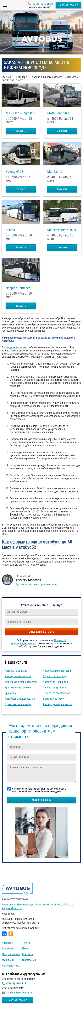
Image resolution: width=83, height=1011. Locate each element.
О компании (29, 960)
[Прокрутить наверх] (12, 1002)
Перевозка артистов (54, 687)
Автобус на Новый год (55, 681)
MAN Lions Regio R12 (21, 113)
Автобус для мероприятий (57, 704)
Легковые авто (10, 965)
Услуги (26, 942)
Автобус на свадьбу (16, 670)
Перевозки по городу (55, 676)
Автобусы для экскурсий (57, 670)
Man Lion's (54, 171)
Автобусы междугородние (20, 698)
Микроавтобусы (11, 954)
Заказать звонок (68, 5)
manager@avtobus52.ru (19, 992)
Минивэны (8, 960)
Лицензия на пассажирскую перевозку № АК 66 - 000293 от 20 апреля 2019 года (37, 906)
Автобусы (7, 948)
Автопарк (7, 942)
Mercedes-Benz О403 (61, 230)
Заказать (21, 130)
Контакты (27, 954)
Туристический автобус (18, 704)
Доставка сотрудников (18, 687)
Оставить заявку (41, 799)
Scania (10, 230)
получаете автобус (16, 347)
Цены (25, 948)
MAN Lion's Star (58, 113)
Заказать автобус (41, 631)
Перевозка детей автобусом (21, 681)
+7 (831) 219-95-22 (43, 3)
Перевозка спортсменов (56, 693)
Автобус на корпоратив (18, 676)
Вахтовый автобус (53, 698)
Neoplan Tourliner (18, 288)
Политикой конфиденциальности (30, 788)
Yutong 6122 (14, 171)
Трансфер (10, 693)
